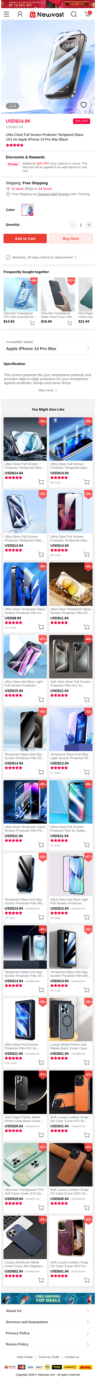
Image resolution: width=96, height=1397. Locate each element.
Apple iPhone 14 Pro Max (31, 348)
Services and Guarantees (27, 1322)
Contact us (72, 1357)
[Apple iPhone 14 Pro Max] (48, 1298)
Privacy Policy (18, 1333)
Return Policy (17, 1344)
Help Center (25, 1357)
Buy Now (71, 238)
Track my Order (48, 1357)
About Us (13, 1311)
